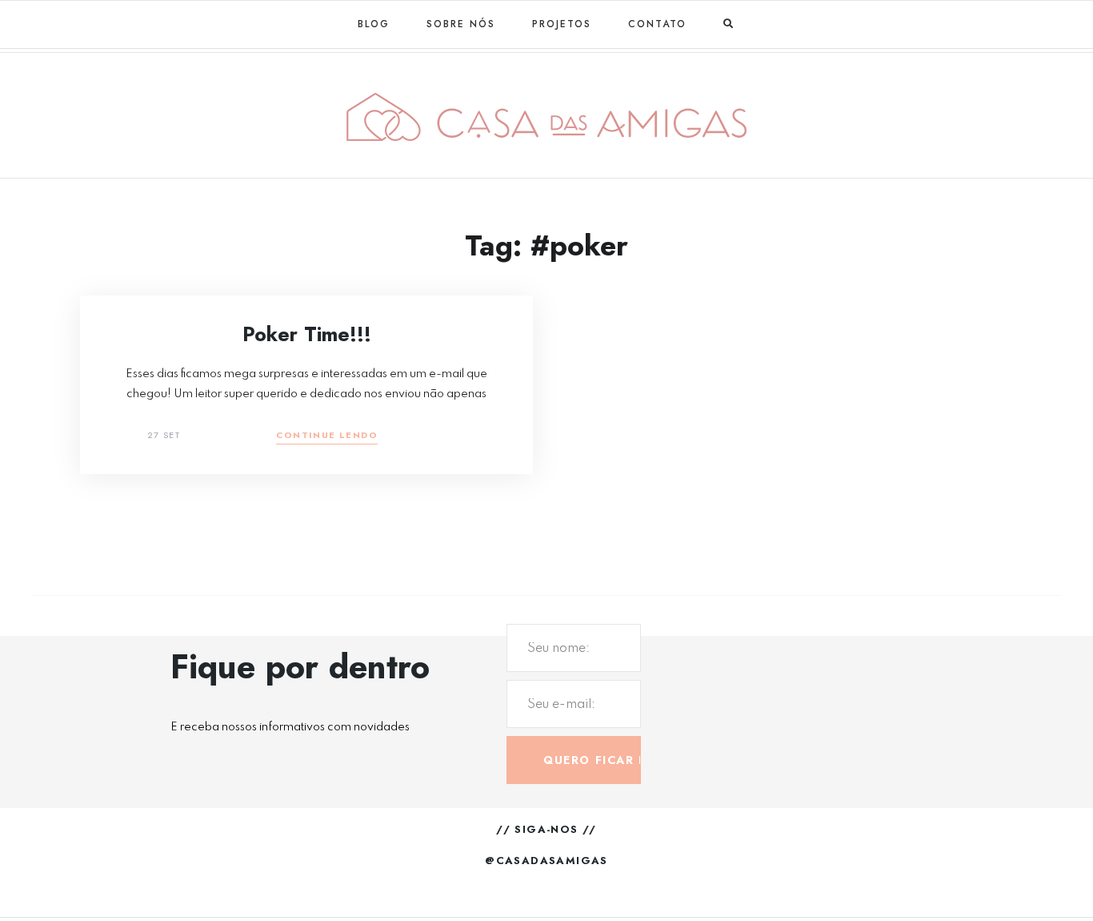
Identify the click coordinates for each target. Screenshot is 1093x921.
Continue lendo (327, 436)
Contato (657, 24)
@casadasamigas (546, 860)
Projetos (561, 24)
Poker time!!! (306, 334)
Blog (374, 24)
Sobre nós (460, 24)
